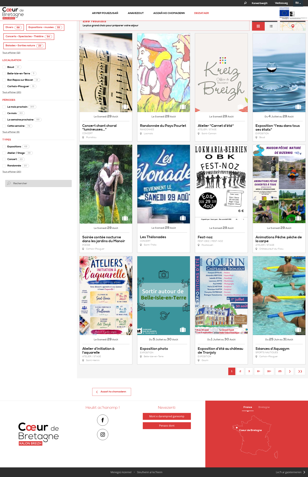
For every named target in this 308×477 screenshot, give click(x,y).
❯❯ (300, 371)
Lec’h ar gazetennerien (288, 472)
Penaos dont (167, 425)
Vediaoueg (281, 3)
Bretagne (264, 407)
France (248, 407)
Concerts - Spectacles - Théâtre (28, 36)
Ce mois (15, 113)
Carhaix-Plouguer (20, 86)
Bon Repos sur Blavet (22, 80)
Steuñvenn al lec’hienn (149, 472)
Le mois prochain (20, 106)
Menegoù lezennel (121, 472)
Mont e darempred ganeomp (166, 416)
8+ (258, 371)
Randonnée (17, 165)
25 (280, 371)
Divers (13, 27)
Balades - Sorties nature (23, 45)
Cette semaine (18, 125)
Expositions (17, 146)
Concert (15, 159)
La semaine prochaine (23, 119)
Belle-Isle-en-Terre (20, 73)
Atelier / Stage (19, 153)
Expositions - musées (44, 27)
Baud (13, 67)
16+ (269, 371)
